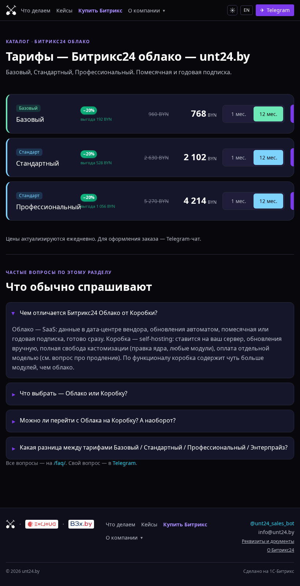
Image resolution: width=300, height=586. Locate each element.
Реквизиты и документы (268, 541)
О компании (146, 10)
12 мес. (268, 113)
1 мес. (238, 113)
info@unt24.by (276, 532)
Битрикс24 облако (62, 41)
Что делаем (35, 10)
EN (247, 10)
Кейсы (64, 10)
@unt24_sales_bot (272, 523)
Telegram (124, 462)
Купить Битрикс (100, 10)
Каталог (18, 41)
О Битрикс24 (280, 550)
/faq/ (59, 462)
